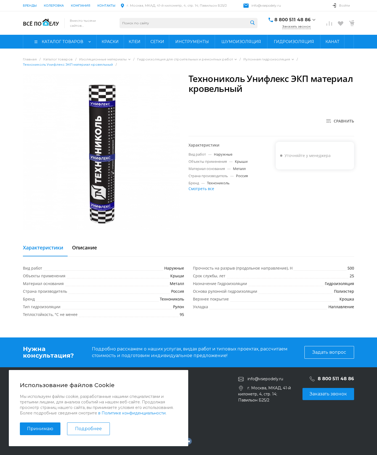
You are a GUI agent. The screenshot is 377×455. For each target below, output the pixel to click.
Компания (80, 5)
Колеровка (54, 5)
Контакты (106, 5)
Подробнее (88, 428)
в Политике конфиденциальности (132, 413)
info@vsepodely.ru (266, 5)
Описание (84, 248)
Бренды (30, 5)
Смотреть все (201, 188)
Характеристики (43, 248)
